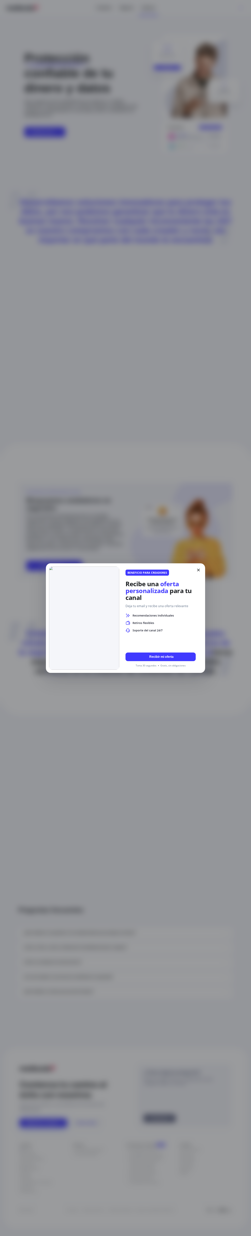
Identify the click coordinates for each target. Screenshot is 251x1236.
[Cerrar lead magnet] (198, 570)
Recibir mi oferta (161, 656)
